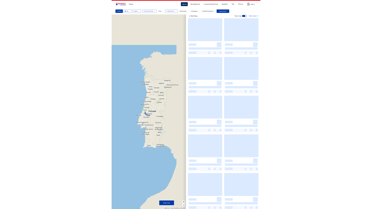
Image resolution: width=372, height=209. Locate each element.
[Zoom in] (183, 201)
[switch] (244, 16)
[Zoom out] (183, 204)
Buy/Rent (225, 4)
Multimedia (183, 11)
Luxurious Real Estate (211, 4)
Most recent (253, 16)
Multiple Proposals (207, 11)
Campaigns (194, 11)
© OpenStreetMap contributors (178, 208)
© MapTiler (166, 208)
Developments (195, 4)
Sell (233, 4)
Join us (184, 4)
